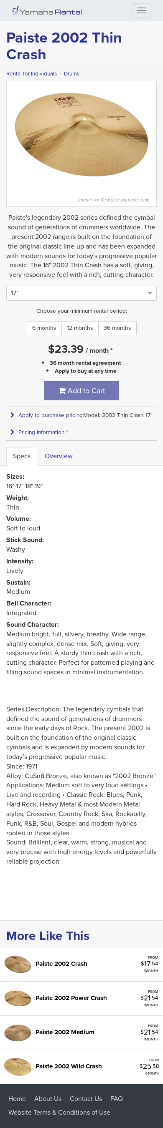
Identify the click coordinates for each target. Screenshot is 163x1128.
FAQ (116, 1098)
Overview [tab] (59, 456)
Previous (11, 134)
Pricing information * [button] (43, 432)
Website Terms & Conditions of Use (59, 1112)
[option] (14, 293)
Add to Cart (85, 390)
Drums (71, 74)
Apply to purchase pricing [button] (50, 415)
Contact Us (86, 1098)
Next (152, 134)
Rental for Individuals (31, 74)
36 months (117, 328)
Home (17, 1098)
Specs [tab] (22, 456)
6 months (44, 328)
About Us (47, 1098)
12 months (80, 328)
